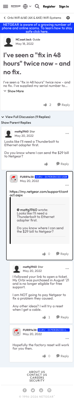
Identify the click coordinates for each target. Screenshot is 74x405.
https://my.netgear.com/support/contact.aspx (39, 193)
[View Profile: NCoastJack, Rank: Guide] (8, 41)
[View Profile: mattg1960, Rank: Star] (8, 133)
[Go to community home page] (16, 6)
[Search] (37, 6)
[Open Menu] (68, 18)
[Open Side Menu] (5, 6)
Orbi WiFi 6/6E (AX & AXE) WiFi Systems (34, 18)
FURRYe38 (27, 176)
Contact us (37, 375)
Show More (16, 91)
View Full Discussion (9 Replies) (27, 117)
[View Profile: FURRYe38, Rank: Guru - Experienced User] (14, 179)
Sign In (64, 6)
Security (37, 380)
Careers (37, 377)
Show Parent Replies (16, 122)
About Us (37, 372)
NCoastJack (24, 39)
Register (49, 6)
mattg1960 (22, 131)
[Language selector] (27, 6)
